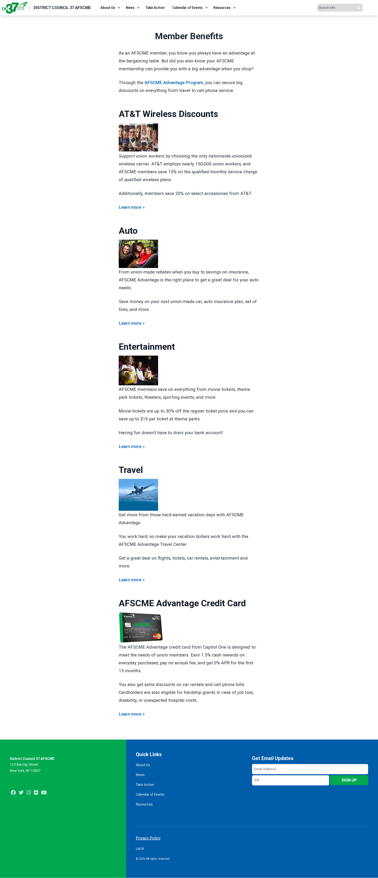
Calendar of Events (187, 8)
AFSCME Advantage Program (174, 82)
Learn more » (132, 207)
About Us (107, 8)
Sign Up (349, 780)
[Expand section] (119, 8)
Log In (140, 848)
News (130, 8)
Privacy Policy (148, 838)
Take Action (155, 8)
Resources (222, 8)
